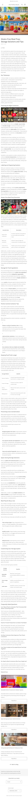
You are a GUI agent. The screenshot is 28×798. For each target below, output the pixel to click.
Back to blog (15, 764)
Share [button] (3, 47)
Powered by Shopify (18, 795)
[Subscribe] (20, 781)
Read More (14, 700)
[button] (2, 4)
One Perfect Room (12, 795)
